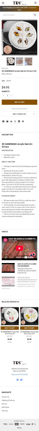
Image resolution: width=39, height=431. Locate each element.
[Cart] (36, 3)
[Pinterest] (23, 121)
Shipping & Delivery (8, 400)
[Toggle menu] (3, 3)
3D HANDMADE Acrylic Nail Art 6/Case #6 (10, 333)
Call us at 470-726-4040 (19, 374)
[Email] (7, 121)
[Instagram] (17, 380)
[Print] (11, 121)
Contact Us (5, 397)
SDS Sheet (5, 407)
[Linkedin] (19, 121)
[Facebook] (3, 121)
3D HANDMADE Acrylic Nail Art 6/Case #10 (29, 333)
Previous (2, 325)
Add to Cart (10, 328)
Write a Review (7, 74)
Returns (4, 404)
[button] (19, 114)
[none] (19, 37)
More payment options (19, 108)
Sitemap (5, 411)
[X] (15, 121)
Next (37, 325)
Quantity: (6, 91)
